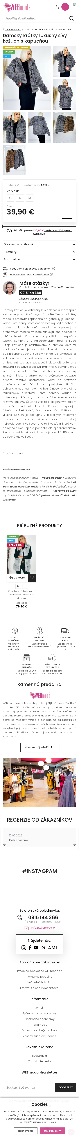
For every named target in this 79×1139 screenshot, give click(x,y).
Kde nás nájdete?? (37, 747)
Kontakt (39, 1007)
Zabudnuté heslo (39, 1061)
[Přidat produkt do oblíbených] (32, 578)
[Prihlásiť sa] (57, 7)
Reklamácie (39, 1025)
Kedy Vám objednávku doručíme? (30, 268)
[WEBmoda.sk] (23, 948)
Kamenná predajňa (39, 976)
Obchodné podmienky (40, 1019)
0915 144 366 (30, 292)
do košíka (20, 577)
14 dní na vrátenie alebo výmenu (29, 274)
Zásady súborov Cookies (39, 1036)
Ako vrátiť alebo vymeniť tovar (39, 988)
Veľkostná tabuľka (39, 982)
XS (10, 198)
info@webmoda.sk (43, 927)
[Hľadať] (71, 18)
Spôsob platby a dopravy (40, 1013)
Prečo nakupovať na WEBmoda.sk (39, 971)
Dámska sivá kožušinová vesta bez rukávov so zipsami (21, 594)
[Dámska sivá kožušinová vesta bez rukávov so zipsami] (21, 554)
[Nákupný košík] (65, 7)
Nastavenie (25, 1131)
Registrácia (39, 1056)
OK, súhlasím (52, 1131)
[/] (13, 630)
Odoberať (66, 1087)
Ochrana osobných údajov (40, 1030)
